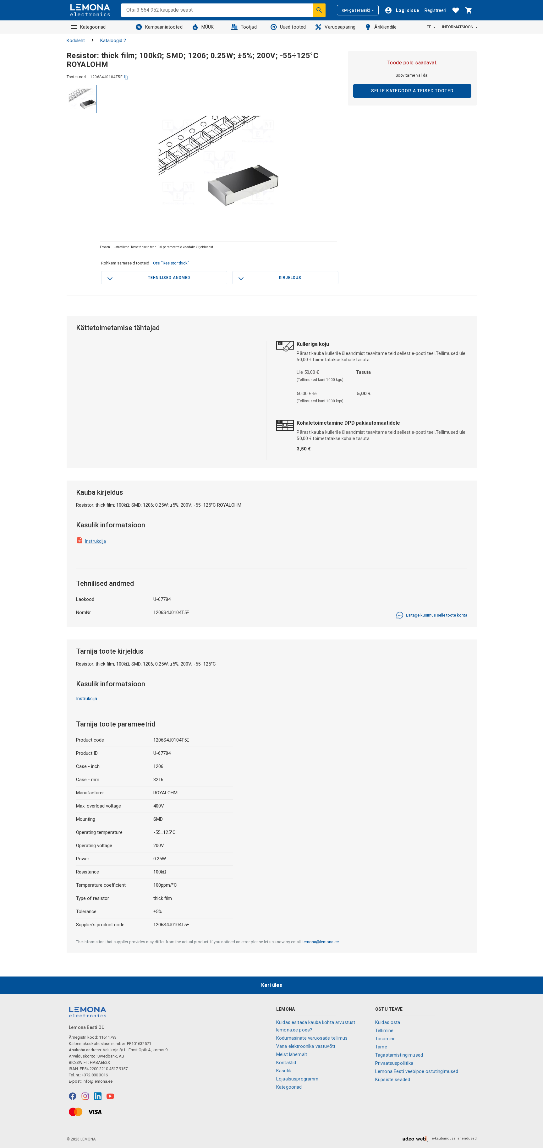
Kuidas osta (387, 1022)
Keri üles (271, 985)
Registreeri (435, 10)
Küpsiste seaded (392, 1079)
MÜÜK (207, 27)
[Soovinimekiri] (455, 10)
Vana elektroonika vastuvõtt (305, 1046)
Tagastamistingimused (399, 1055)
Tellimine (384, 1030)
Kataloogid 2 (113, 40)
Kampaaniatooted (164, 27)
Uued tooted (293, 27)
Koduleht (76, 40)
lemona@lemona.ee (321, 941)
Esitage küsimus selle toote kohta (436, 615)
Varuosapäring (340, 27)
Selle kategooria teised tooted (412, 90)
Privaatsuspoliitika (394, 1063)
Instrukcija (95, 541)
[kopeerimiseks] (126, 77)
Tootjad (249, 27)
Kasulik (283, 1071)
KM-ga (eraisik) (356, 10)
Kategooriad (93, 27)
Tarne (381, 1047)
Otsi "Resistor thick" (171, 263)
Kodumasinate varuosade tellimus (312, 1038)
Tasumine (385, 1039)
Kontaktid (286, 1062)
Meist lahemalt (291, 1054)
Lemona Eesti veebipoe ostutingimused (416, 1071)
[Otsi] (319, 10)
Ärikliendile (385, 27)
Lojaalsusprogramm (297, 1079)
